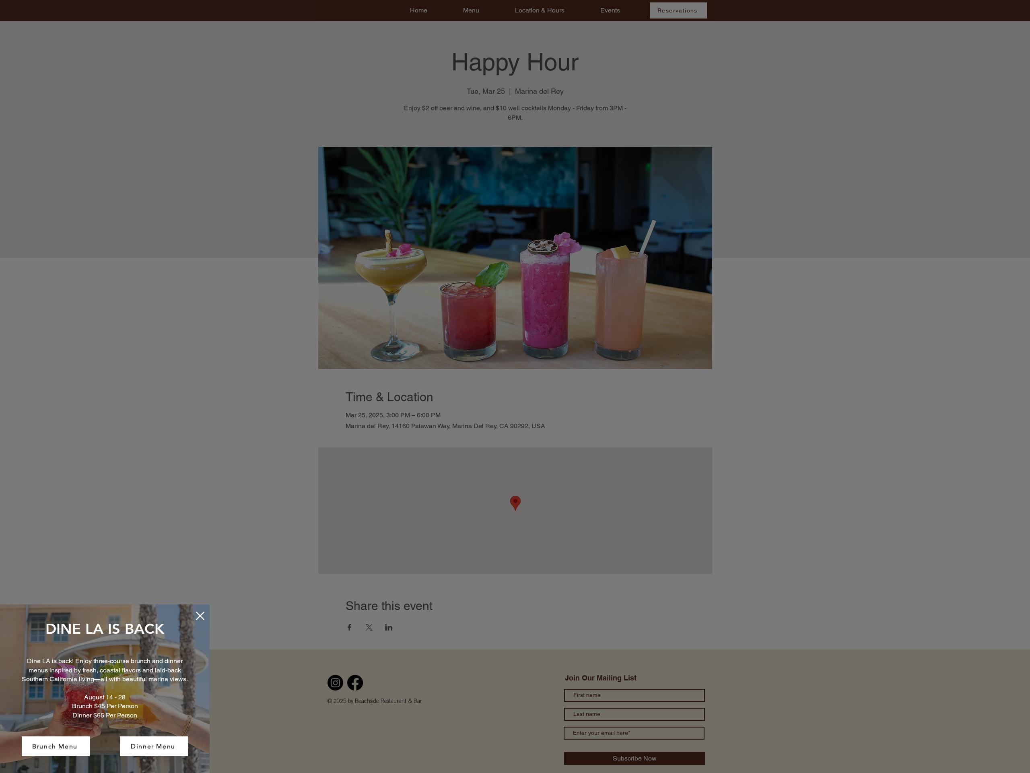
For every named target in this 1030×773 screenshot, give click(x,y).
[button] (200, 616)
